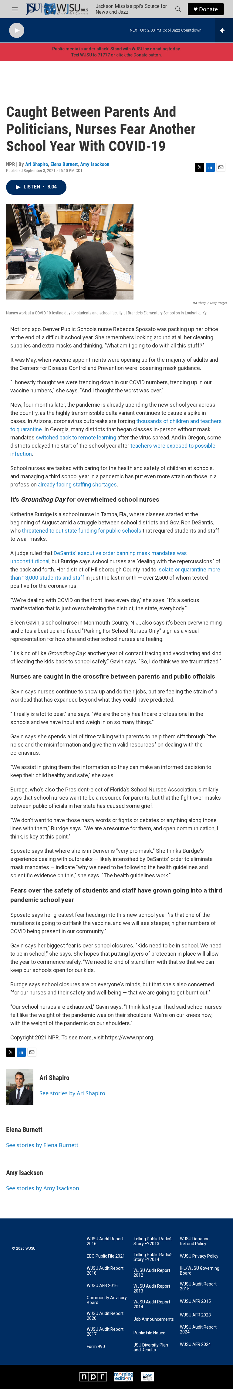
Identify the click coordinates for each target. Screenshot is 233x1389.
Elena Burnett (64, 164)
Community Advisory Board (107, 1300)
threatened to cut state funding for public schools (81, 530)
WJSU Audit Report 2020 (105, 1316)
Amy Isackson (94, 164)
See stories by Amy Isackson (42, 1188)
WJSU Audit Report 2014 (151, 1304)
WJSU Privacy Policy (199, 1256)
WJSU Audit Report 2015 (198, 1286)
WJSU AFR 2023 (195, 1315)
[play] (17, 30)
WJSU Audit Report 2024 (198, 1329)
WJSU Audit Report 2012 (151, 1273)
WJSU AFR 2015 (195, 1301)
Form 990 (96, 1346)
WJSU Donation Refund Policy (195, 1241)
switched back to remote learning (76, 437)
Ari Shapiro (36, 164)
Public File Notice (149, 1333)
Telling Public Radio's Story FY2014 (153, 1257)
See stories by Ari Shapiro (72, 1093)
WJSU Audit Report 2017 (105, 1331)
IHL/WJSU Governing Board (199, 1271)
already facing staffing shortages (77, 484)
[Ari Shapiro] (19, 1087)
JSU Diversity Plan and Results (150, 1347)
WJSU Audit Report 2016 (105, 1241)
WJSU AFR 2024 (195, 1344)
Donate (208, 9)
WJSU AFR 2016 (102, 1285)
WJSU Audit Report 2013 (151, 1288)
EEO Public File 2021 (106, 1256)
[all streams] (224, 30)
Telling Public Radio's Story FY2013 (153, 1241)
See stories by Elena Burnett (42, 1145)
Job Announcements (153, 1319)
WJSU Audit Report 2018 (105, 1271)
